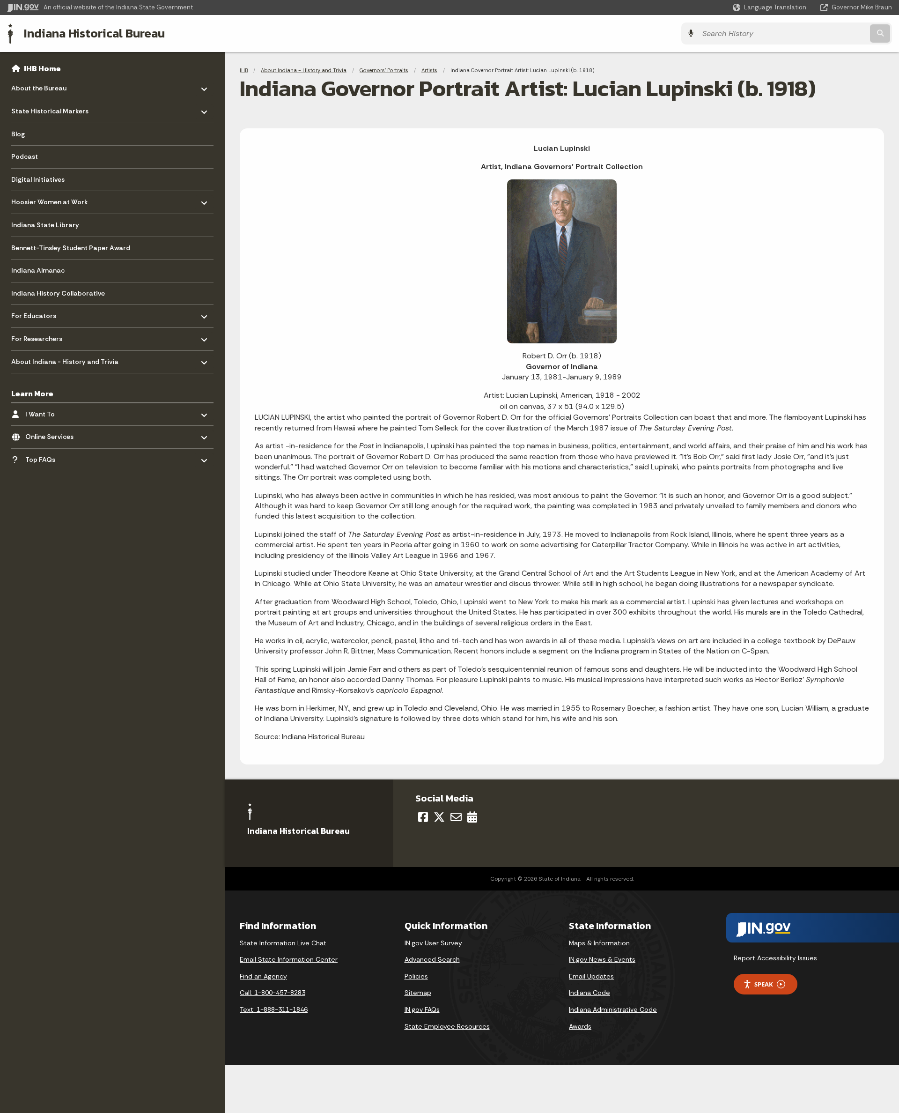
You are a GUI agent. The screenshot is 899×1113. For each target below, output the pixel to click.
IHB (244, 70)
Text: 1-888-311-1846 (274, 1009)
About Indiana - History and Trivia (303, 70)
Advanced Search (432, 959)
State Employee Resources (447, 1026)
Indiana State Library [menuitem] (45, 225)
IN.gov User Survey (433, 943)
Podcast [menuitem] (24, 156)
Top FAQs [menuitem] (52, 457)
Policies (416, 976)
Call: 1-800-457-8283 (272, 992)
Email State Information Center (289, 959)
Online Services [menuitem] (52, 434)
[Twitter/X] (439, 817)
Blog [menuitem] (18, 134)
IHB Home (42, 68)
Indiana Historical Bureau (94, 33)
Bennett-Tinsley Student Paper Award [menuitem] (70, 248)
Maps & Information (599, 943)
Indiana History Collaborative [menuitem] (58, 293)
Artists (429, 70)
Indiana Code (589, 992)
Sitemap (418, 992)
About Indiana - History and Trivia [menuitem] (64, 359)
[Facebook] (423, 817)
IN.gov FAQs (422, 1009)
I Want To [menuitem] (52, 411)
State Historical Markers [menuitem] (49, 109)
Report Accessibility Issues (775, 958)
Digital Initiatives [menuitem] (38, 179)
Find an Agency (263, 976)
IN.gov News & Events (602, 959)
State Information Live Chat (283, 943)
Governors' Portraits (384, 70)
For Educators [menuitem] (38, 313)
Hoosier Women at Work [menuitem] (49, 199)
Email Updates (591, 976)
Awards (580, 1026)
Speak (763, 984)
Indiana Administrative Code (613, 1009)
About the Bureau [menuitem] (38, 86)
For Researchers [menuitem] (38, 336)
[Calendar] (472, 817)
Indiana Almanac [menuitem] (38, 270)
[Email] (456, 817)
